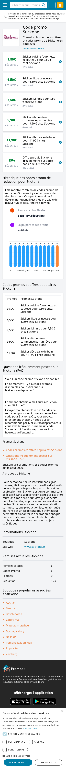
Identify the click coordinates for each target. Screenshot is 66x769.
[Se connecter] (60, 5)
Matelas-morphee (17, 625)
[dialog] (33, 738)
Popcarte (12, 648)
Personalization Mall (19, 642)
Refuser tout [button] (49, 762)
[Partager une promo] (52, 5)
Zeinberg (11, 654)
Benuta (10, 608)
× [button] (62, 711)
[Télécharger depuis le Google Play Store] (44, 701)
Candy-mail (13, 620)
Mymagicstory (15, 631)
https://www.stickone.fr (34, 48)
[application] (33, 255)
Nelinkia (11, 637)
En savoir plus (30, 728)
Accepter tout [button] (18, 762)
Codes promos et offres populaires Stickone (34, 450)
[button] (33, 756)
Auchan (11, 602)
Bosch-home (14, 614)
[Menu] (5, 5)
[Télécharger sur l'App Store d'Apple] (20, 701)
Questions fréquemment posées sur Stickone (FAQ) (29, 457)
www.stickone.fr (34, 546)
